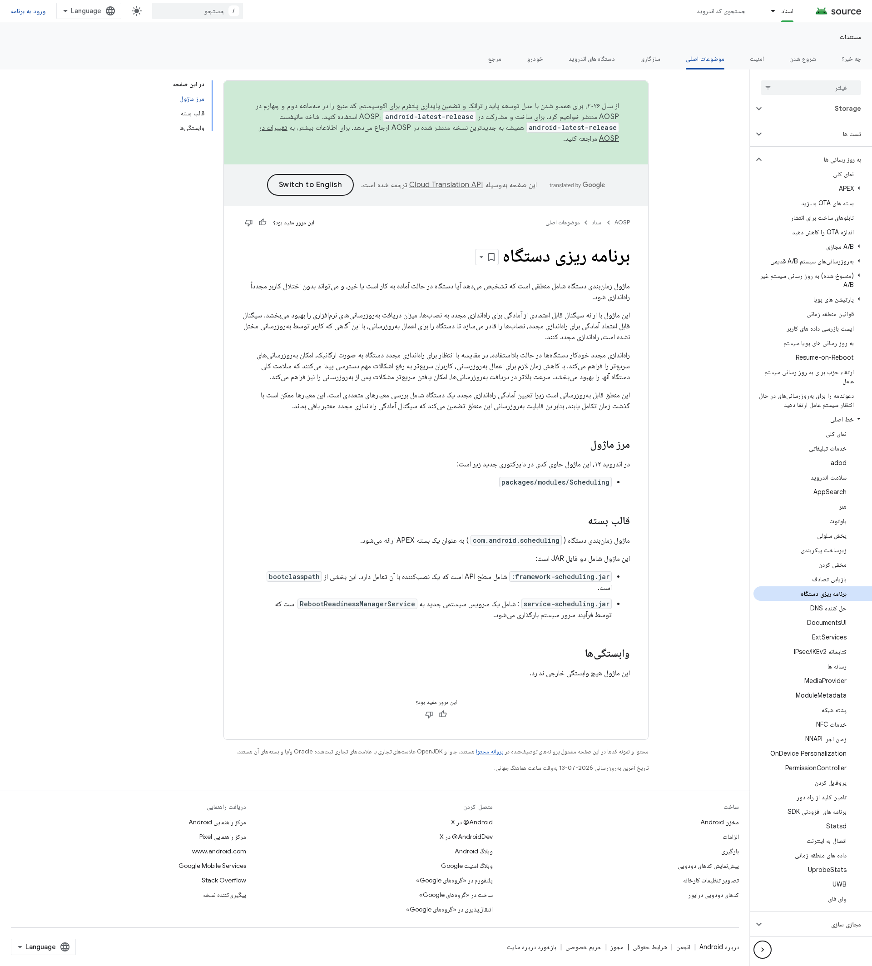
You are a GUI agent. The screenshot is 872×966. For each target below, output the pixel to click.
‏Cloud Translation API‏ (446, 184)
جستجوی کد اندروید (721, 11)
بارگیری (730, 851)
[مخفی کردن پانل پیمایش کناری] (762, 950)
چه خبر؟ (851, 58)
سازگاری (650, 58)
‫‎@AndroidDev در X (466, 836)
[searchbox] (811, 87)
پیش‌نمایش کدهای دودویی (708, 866)
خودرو (535, 58)
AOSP (622, 222)
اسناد (787, 11)
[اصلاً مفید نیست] (249, 222)
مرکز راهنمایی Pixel (222, 836)
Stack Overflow (224, 880)
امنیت (757, 58)
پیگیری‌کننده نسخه (224, 895)
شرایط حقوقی (650, 947)
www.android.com (219, 851)
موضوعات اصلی (705, 58)
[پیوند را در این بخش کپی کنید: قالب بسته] (579, 521)
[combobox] (197, 11)
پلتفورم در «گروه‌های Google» (454, 880)
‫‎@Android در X (472, 822)
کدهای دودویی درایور (713, 895)
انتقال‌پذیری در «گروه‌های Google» (449, 909)
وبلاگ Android (474, 851)
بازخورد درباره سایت (531, 947)
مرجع (494, 58)
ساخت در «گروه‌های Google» (456, 895)
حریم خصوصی (583, 947)
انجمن (683, 947)
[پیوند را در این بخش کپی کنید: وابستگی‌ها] (576, 654)
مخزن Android (719, 822)
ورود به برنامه (28, 11)
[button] (818, 108)
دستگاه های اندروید (592, 58)
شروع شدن (802, 58)
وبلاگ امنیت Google (467, 866)
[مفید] (262, 222)
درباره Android (719, 947)
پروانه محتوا (489, 751)
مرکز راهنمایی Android (217, 822)
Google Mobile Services (212, 866)
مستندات (850, 37)
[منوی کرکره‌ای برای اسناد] (769, 11)
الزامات (731, 836)
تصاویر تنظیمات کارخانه (711, 880)
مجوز (617, 947)
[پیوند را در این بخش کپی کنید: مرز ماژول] (581, 445)
